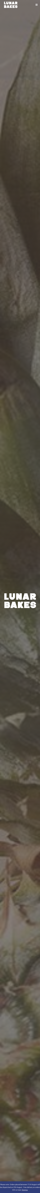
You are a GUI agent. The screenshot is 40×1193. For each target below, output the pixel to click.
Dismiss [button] (25, 1190)
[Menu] (36, 5)
